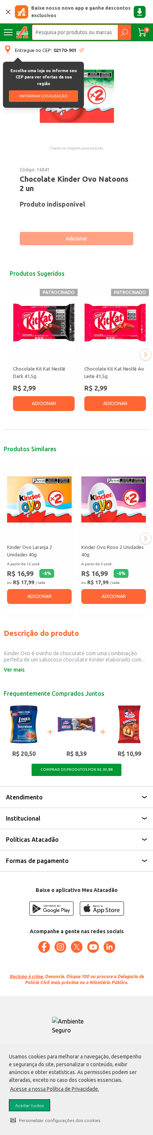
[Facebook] (44, 947)
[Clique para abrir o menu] (8, 32)
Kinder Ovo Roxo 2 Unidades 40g (112, 550)
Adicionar (76, 239)
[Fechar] (8, 12)
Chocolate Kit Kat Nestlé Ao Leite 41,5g (114, 372)
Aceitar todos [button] (29, 1105)
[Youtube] (93, 947)
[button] (55, 1120)
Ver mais (14, 670)
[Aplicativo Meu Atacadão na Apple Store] (101, 908)
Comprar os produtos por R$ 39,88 (76, 769)
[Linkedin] (109, 947)
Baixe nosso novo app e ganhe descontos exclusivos (81, 11)
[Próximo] (146, 354)
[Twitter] (76, 947)
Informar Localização (43, 96)
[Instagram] (60, 947)
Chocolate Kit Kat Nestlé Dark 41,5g (39, 372)
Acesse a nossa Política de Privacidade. (54, 1089)
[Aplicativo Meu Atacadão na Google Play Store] (51, 908)
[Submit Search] (124, 32)
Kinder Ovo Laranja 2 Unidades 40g (29, 550)
